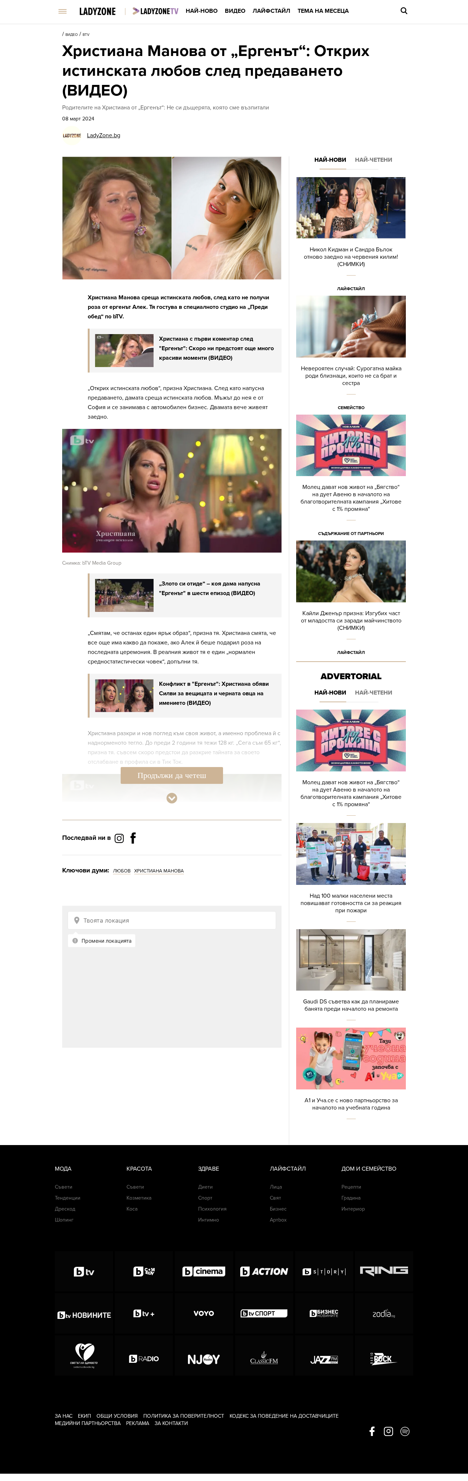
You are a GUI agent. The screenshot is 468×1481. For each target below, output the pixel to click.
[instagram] (388, 1432)
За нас (63, 1416)
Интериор (353, 1209)
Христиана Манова (159, 871)
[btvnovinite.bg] (84, 1313)
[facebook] (372, 1432)
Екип (84, 1416)
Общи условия (117, 1416)
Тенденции (67, 1198)
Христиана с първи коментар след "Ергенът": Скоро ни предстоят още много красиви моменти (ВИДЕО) (216, 348)
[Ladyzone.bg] (105, 11)
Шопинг (64, 1220)
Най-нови (330, 160)
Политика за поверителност (183, 1416)
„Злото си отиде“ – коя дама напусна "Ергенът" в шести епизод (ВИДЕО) (209, 588)
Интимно (208, 1220)
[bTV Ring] (384, 1271)
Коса (132, 1209)
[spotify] (405, 1432)
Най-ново (202, 11)
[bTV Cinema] (204, 1271)
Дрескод (65, 1209)
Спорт (205, 1198)
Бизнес (278, 1209)
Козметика (139, 1198)
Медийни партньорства (88, 1423)
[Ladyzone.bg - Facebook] (133, 854)
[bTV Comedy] (144, 1271)
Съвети (63, 1187)
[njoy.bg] (204, 1355)
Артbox (278, 1220)
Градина (351, 1198)
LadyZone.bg (103, 135)
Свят (275, 1198)
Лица (276, 1187)
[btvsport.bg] (264, 1313)
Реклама (137, 1423)
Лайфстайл (271, 11)
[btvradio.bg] (144, 1355)
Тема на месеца (323, 11)
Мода (63, 1169)
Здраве (208, 1169)
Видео (235, 11)
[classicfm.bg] (264, 1355)
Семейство (351, 407)
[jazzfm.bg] (324, 1355)
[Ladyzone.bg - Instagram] (120, 838)
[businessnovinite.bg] (324, 1313)
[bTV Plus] (144, 1313)
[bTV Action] (264, 1271)
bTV (86, 35)
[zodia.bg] (384, 1313)
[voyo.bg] (204, 1313)
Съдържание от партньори (351, 533)
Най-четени (373, 160)
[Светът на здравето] (84, 1355)
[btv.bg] (84, 1271)
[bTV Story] (324, 1271)
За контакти (171, 1423)
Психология (212, 1209)
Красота (139, 1169)
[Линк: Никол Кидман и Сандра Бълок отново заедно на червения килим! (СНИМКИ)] (351, 236)
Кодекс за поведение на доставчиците (284, 1416)
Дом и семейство (368, 1169)
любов (122, 871)
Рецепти (351, 1187)
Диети (205, 1187)
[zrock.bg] (384, 1355)
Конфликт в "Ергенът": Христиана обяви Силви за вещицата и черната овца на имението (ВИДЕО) (214, 693)
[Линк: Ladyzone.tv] (155, 11)
